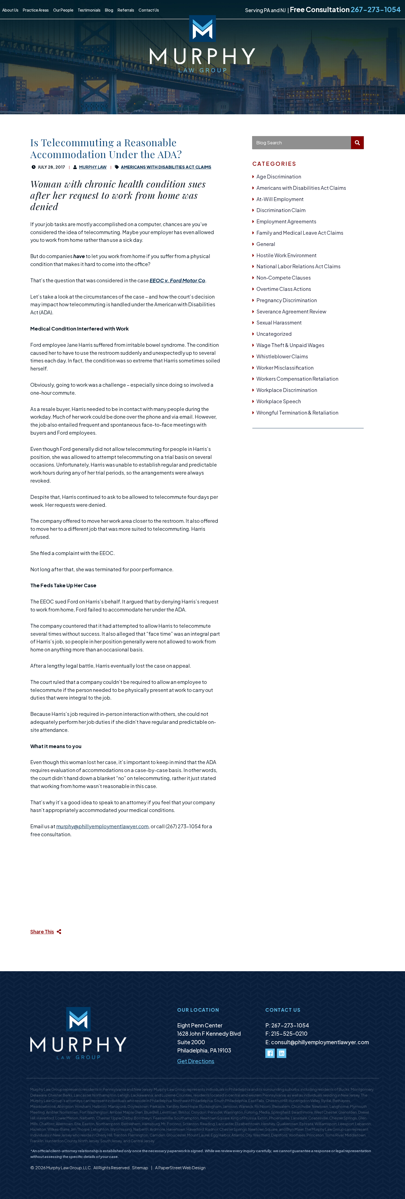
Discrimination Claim (281, 210)
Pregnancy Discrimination (286, 300)
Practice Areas (36, 9)
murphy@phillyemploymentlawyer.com (102, 826)
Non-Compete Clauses (283, 277)
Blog (109, 9)
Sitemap (140, 1167)
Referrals (126, 9)
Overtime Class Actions (283, 289)
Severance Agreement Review (291, 311)
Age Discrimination (278, 176)
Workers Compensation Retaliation (297, 378)
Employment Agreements (286, 221)
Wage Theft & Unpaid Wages (290, 345)
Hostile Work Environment (286, 255)
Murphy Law (93, 166)
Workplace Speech (278, 401)
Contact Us (149, 9)
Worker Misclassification (285, 367)
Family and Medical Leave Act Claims (299, 232)
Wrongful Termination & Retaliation (297, 412)
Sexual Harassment (279, 322)
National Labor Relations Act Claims (298, 266)
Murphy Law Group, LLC (68, 1167)
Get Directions (195, 1061)
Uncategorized (274, 334)
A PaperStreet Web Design (180, 1167)
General (265, 244)
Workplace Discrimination (286, 390)
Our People (63, 9)
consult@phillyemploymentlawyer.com (320, 1042)
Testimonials (89, 9)
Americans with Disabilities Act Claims (301, 188)
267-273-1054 (376, 9)
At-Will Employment (280, 199)
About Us (10, 9)
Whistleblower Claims (282, 356)
